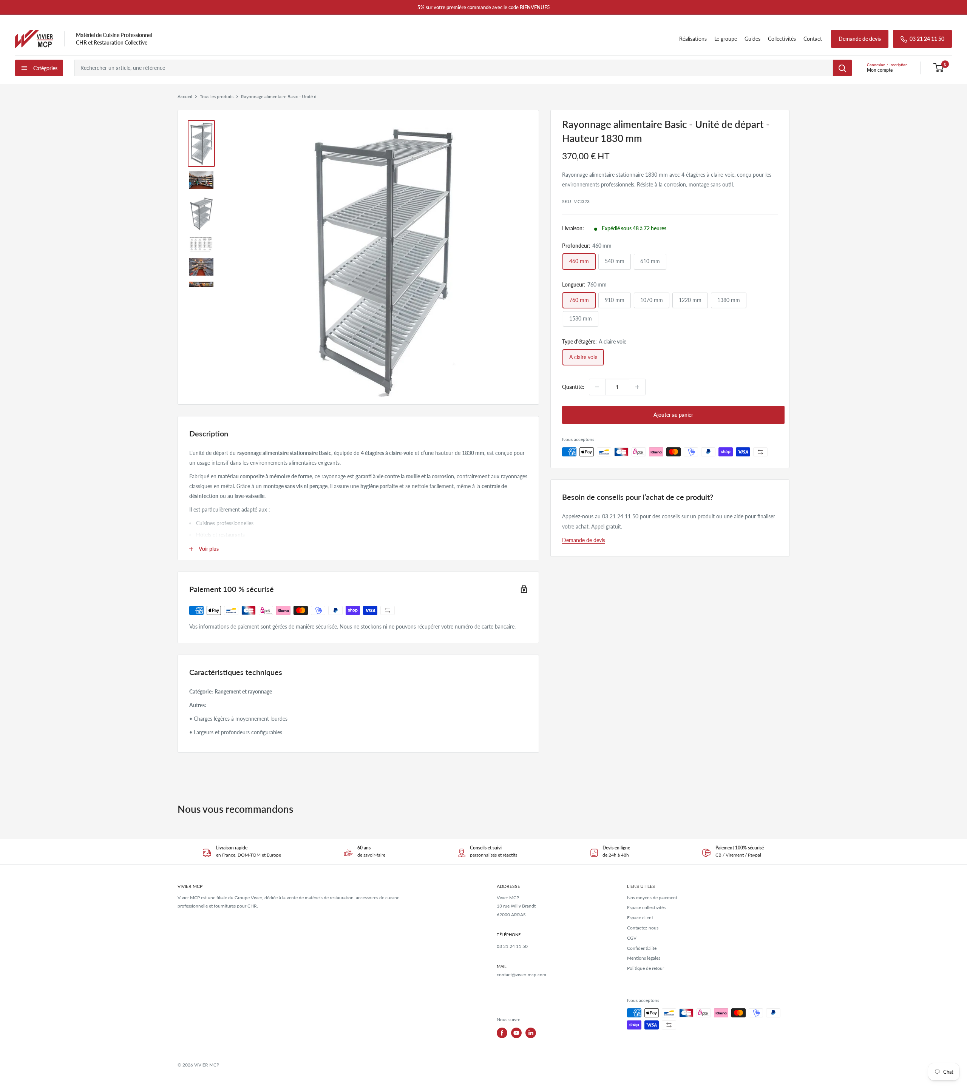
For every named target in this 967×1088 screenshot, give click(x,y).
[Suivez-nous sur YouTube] (516, 1033)
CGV (631, 938)
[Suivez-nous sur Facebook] (502, 1033)
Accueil (185, 96)
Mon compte (880, 70)
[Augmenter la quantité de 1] (637, 387)
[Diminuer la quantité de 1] (597, 387)
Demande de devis (860, 38)
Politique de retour (645, 968)
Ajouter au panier (673, 414)
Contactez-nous (642, 928)
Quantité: (573, 387)
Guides (752, 38)
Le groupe (725, 38)
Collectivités (782, 38)
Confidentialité (642, 948)
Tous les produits (216, 96)
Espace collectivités (646, 907)
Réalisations (693, 38)
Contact (812, 38)
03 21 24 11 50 (927, 38)
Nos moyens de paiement (652, 897)
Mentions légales (643, 958)
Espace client (640, 917)
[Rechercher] (842, 68)
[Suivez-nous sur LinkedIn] (530, 1033)
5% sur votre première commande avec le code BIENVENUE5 (483, 7)
